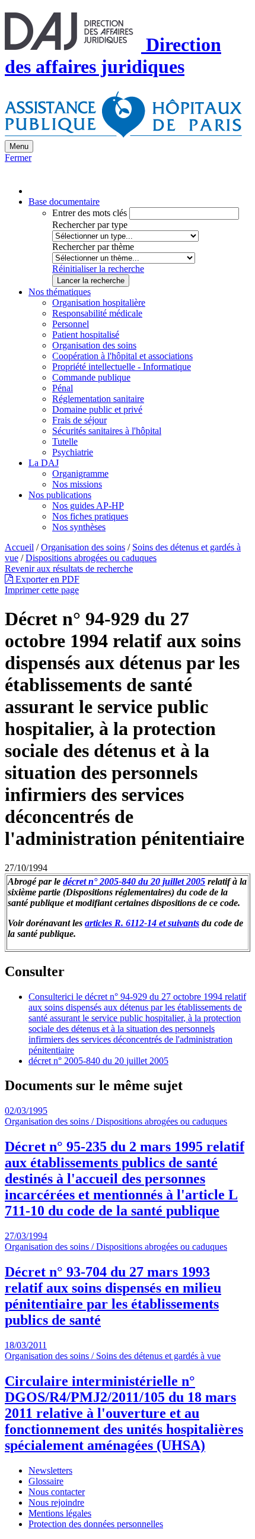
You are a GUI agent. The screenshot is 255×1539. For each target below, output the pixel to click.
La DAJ (43, 463)
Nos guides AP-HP (88, 506)
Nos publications (59, 495)
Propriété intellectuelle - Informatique (121, 367)
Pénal (62, 388)
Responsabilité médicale (97, 313)
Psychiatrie (72, 452)
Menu (18, 146)
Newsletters (50, 1470)
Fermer (18, 158)
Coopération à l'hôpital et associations (122, 356)
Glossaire (45, 1481)
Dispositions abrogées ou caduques (91, 558)
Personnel (70, 324)
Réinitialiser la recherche (98, 269)
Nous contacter (56, 1492)
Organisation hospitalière (98, 302)
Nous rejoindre (56, 1502)
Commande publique (91, 377)
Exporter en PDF (46, 579)
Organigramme (80, 473)
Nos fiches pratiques (90, 516)
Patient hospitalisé (85, 335)
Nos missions (77, 484)
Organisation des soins (94, 345)
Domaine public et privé (97, 409)
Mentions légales (59, 1513)
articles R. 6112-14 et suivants (142, 923)
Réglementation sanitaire (98, 399)
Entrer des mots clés (89, 213)
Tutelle (65, 441)
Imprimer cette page (42, 590)
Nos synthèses (79, 527)
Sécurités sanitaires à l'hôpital (106, 431)
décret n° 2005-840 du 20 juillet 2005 (134, 881)
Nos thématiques (59, 292)
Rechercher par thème (93, 247)
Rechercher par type (90, 225)
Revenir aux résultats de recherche (69, 568)
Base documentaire (64, 202)
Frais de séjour (79, 420)
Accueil (19, 547)
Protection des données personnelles (95, 1524)
